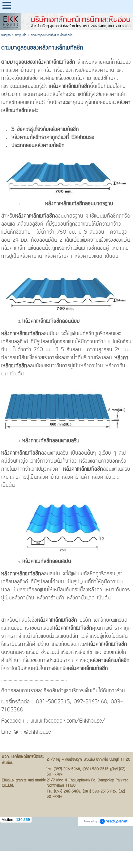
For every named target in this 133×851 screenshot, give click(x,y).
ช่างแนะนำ (20, 35)
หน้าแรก (6, 35)
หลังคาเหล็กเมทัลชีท (56, 62)
